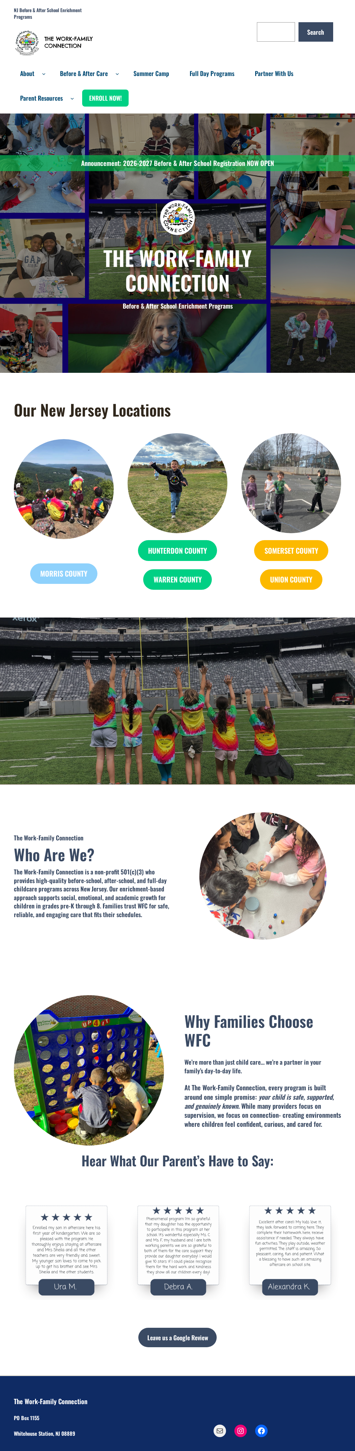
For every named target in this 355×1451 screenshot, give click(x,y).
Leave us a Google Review (177, 1337)
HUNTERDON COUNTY (177, 550)
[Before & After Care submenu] (117, 73)
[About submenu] (44, 73)
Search (315, 31)
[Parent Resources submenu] (72, 98)
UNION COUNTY (291, 579)
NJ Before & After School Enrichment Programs (48, 13)
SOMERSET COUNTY (291, 550)
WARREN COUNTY (178, 579)
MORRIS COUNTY (63, 573)
